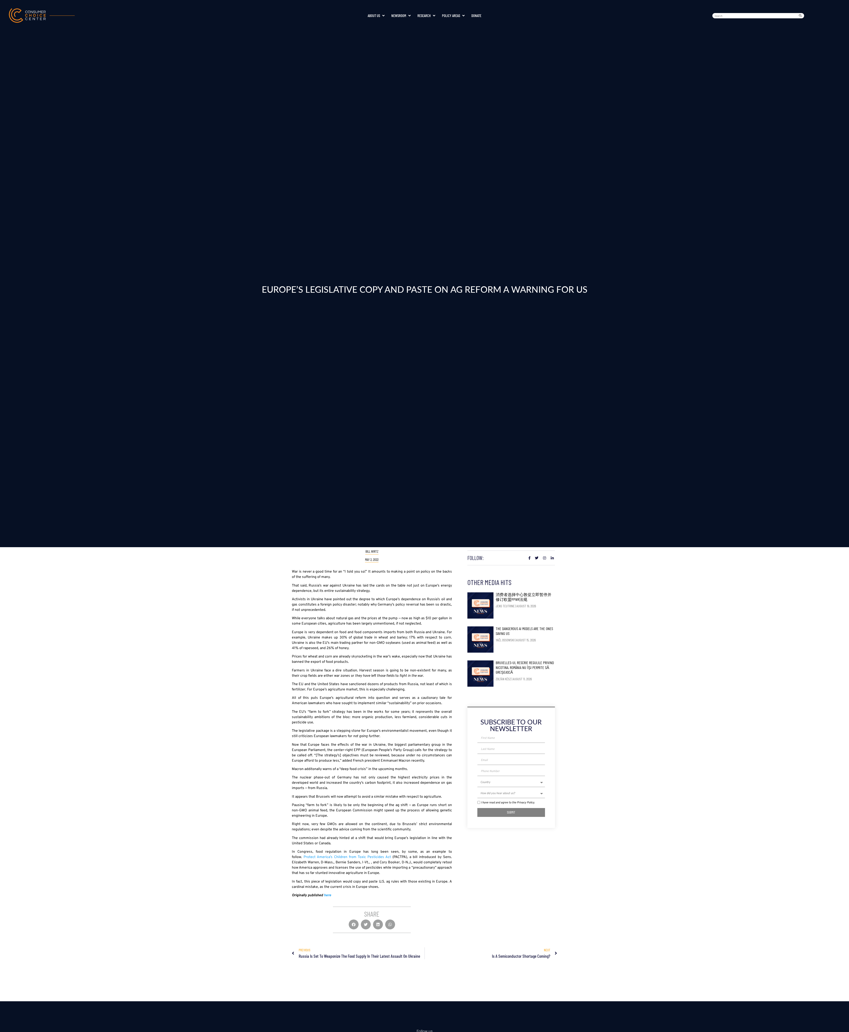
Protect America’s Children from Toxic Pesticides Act (347, 857)
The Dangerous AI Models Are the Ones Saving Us (524, 631)
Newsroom (398, 15)
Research (424, 15)
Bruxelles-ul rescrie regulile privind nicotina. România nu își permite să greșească (525, 667)
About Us (374, 15)
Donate (476, 15)
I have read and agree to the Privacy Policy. (508, 803)
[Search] (801, 15)
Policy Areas (451, 15)
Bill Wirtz (371, 551)
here (327, 895)
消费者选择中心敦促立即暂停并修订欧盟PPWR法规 (523, 597)
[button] (354, 924)
